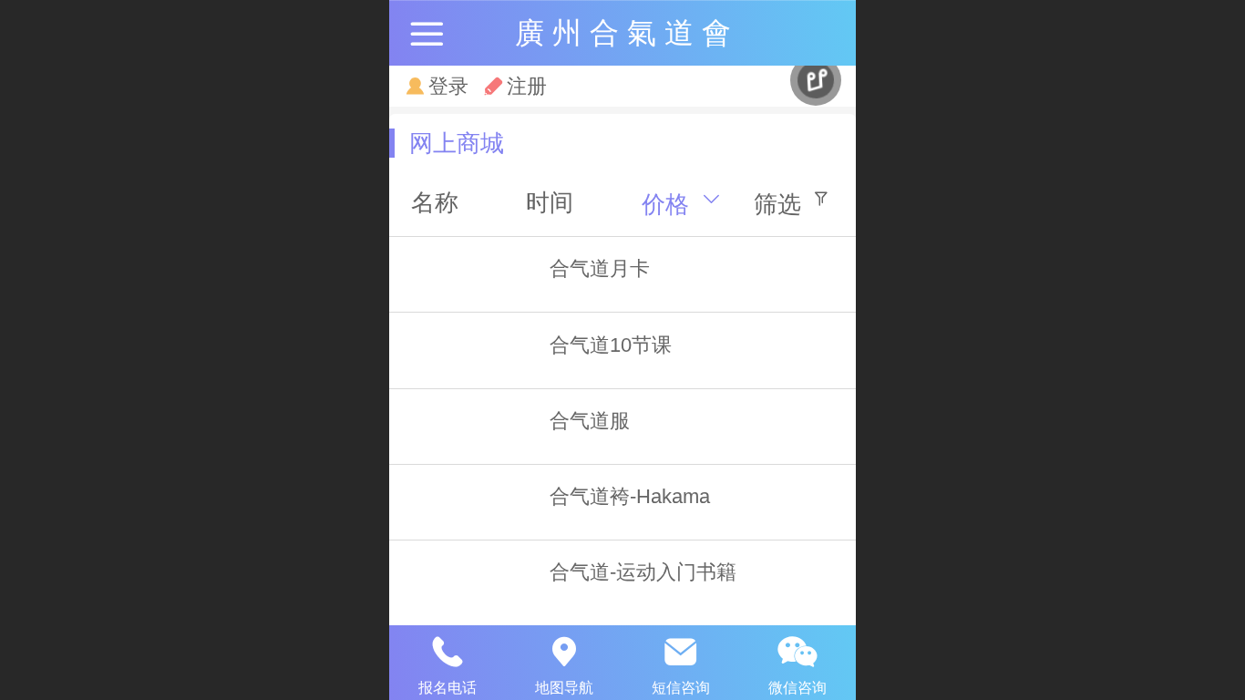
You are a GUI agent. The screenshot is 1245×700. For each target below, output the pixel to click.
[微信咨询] (797, 652)
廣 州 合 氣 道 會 (623, 32)
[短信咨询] (680, 652)
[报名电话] (447, 652)
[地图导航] (564, 652)
